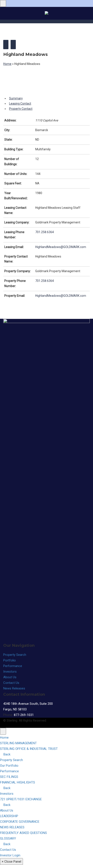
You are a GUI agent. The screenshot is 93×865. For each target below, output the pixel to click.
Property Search (14, 655)
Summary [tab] (16, 98)
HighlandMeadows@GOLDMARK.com (60, 247)
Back (6, 754)
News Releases (14, 688)
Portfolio (9, 660)
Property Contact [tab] (20, 108)
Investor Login (10, 855)
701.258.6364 (44, 232)
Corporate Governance (19, 822)
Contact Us (11, 683)
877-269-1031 (24, 715)
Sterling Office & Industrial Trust (29, 749)
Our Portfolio (9, 766)
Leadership (9, 816)
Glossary (8, 838)
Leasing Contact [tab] (20, 103)
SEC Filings (9, 777)
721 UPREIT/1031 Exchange (21, 799)
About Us (9, 677)
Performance (12, 666)
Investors (10, 671)
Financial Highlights (17, 782)
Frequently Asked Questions (23, 833)
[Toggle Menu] (3, 3)
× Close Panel (11, 861)
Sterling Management (18, 743)
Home (7, 64)
